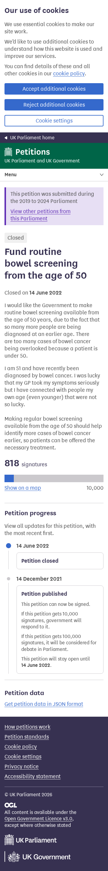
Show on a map (22, 488)
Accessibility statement (32, 776)
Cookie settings (54, 120)
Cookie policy (20, 746)
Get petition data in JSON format (43, 704)
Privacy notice (21, 766)
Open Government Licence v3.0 (38, 818)
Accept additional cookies (54, 89)
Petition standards (26, 736)
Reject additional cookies (54, 104)
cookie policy (69, 73)
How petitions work (27, 727)
